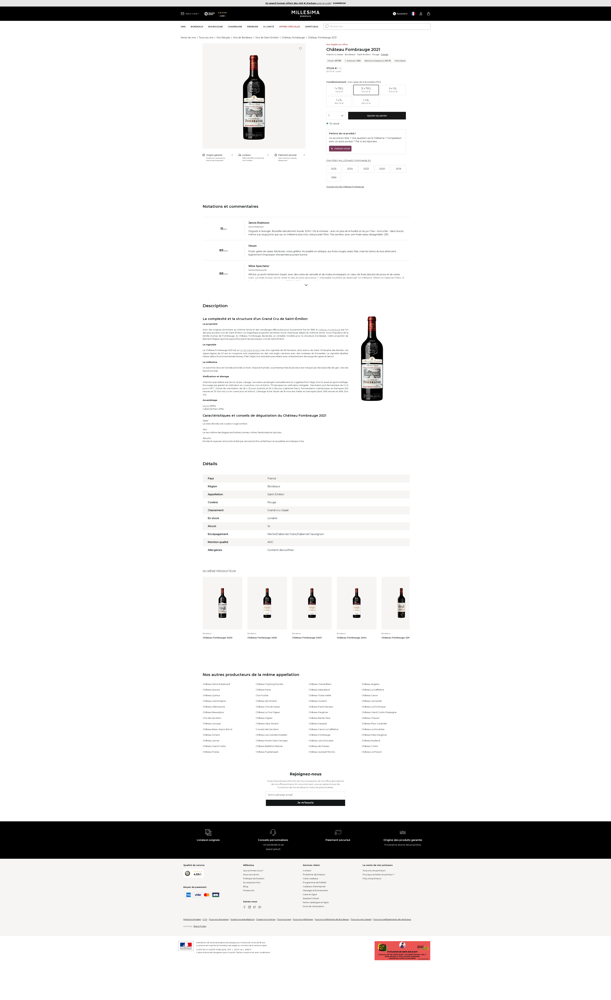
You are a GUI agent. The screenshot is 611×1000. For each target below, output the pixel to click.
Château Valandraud (319, 689)
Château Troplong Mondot (269, 684)
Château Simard (211, 735)
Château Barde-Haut (319, 718)
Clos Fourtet (262, 695)
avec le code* (298, 3)
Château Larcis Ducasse (321, 740)
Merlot (206, 406)
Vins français (223, 37)
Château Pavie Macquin (321, 706)
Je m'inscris (305, 802)
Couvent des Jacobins (267, 729)
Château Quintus (211, 695)
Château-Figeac (264, 718)
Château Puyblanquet (267, 752)
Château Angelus (370, 684)
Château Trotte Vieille (320, 695)
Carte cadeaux (310, 878)
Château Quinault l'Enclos (322, 752)
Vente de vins (188, 37)
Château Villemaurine (214, 706)
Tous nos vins (206, 37)
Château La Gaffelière (373, 689)
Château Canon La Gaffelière (323, 729)
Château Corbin (370, 746)
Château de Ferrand (266, 701)
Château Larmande (372, 701)
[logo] (306, 13)
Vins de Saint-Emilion (267, 37)
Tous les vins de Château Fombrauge (345, 186)
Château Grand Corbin (214, 746)
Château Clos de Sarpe (268, 706)
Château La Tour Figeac (268, 712)
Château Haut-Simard (267, 723)
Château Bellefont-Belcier (269, 746)
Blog (245, 886)
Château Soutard (318, 701)
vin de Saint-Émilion (250, 350)
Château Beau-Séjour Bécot (217, 729)
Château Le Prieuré (372, 752)
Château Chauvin (370, 718)
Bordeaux (350, 54)
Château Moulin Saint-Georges (272, 740)
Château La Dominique (374, 706)
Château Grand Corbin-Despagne (379, 712)
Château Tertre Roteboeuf (216, 684)
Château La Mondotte (373, 729)
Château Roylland (371, 740)
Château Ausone (211, 689)
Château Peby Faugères (374, 735)
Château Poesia (211, 752)
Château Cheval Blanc (320, 684)
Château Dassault (318, 723)
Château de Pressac (319, 746)
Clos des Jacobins (212, 718)
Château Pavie (263, 689)
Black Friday (200, 926)
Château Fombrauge (293, 37)
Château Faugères (318, 712)
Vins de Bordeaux (242, 37)
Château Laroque (212, 723)
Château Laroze (211, 740)
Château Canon (370, 695)
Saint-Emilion (364, 54)
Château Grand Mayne (214, 701)
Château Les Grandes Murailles (271, 735)
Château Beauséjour (213, 712)
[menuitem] (183, 26)
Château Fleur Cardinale (374, 723)
